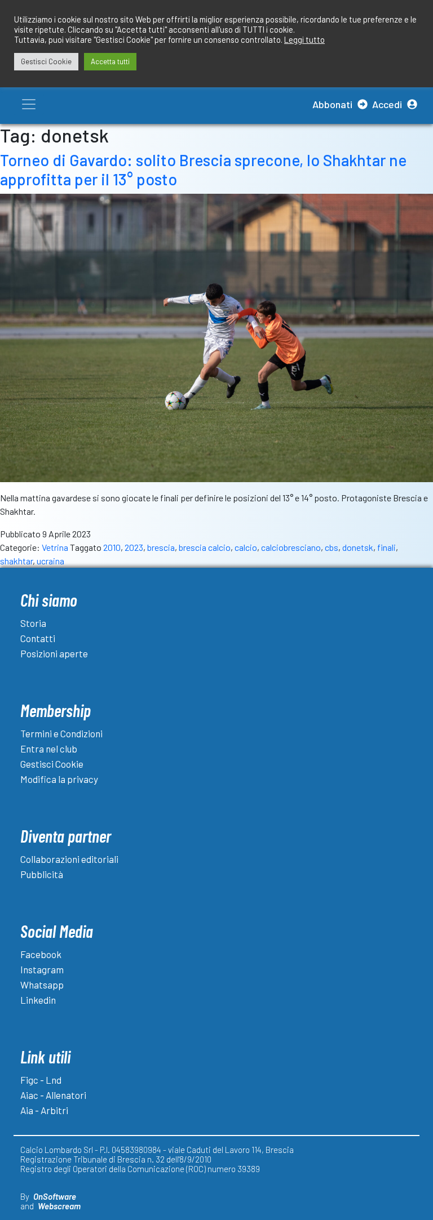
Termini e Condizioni (61, 733)
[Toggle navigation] (29, 104)
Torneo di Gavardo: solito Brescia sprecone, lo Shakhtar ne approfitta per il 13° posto (203, 169)
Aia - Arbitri (44, 1110)
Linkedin (38, 999)
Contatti (37, 638)
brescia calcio (205, 547)
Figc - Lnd (40, 1079)
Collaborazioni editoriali (69, 859)
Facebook (40, 954)
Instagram (42, 969)
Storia (33, 623)
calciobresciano (291, 547)
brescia (161, 547)
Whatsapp (42, 984)
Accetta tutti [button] (110, 61)
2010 (112, 547)
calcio (246, 547)
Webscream (59, 1206)
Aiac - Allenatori (53, 1095)
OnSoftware (54, 1196)
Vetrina (55, 547)
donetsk (357, 547)
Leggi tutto (304, 39)
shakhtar (16, 560)
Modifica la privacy (59, 779)
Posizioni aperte (54, 653)
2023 (134, 547)
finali (386, 547)
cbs (331, 547)
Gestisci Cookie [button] (46, 61)
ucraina (50, 560)
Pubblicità (41, 874)
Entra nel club (48, 748)
